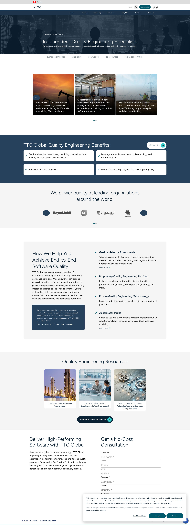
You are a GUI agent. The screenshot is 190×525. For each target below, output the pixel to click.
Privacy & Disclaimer (48, 521)
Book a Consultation (134, 57)
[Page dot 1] (94, 120)
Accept (157, 516)
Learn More (103, 268)
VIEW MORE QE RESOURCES (93, 419)
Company (105, 477)
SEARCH (131, 7)
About (72, 13)
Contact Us (154, 145)
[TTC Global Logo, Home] (37, 7)
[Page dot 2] (96, 120)
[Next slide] (153, 97)
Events (137, 13)
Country (105, 485)
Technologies (98, 13)
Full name (105, 452)
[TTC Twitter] (156, 7)
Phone (103, 461)
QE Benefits (76, 57)
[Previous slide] (36, 97)
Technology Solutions (54, 35)
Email (104, 469)
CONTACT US (145, 7)
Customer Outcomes (56, 57)
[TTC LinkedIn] (153, 7)
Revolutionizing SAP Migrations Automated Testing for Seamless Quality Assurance (130, 406)
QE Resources (112, 57)
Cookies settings (139, 516)
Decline (175, 516)
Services (85, 13)
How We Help (93, 57)
